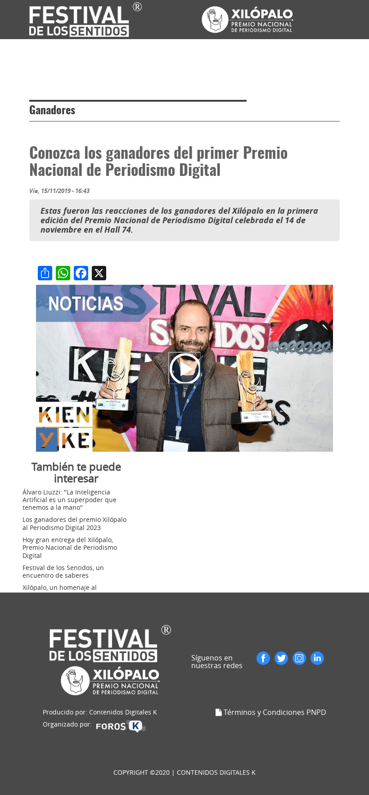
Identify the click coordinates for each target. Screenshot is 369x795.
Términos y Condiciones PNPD (275, 712)
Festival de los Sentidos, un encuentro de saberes (63, 571)
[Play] (184, 368)
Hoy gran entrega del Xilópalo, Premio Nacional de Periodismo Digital (69, 547)
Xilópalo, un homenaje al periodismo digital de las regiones (73, 591)
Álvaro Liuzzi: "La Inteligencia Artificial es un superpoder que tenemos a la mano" (69, 500)
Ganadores (52, 111)
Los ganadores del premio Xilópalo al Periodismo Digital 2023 (74, 523)
